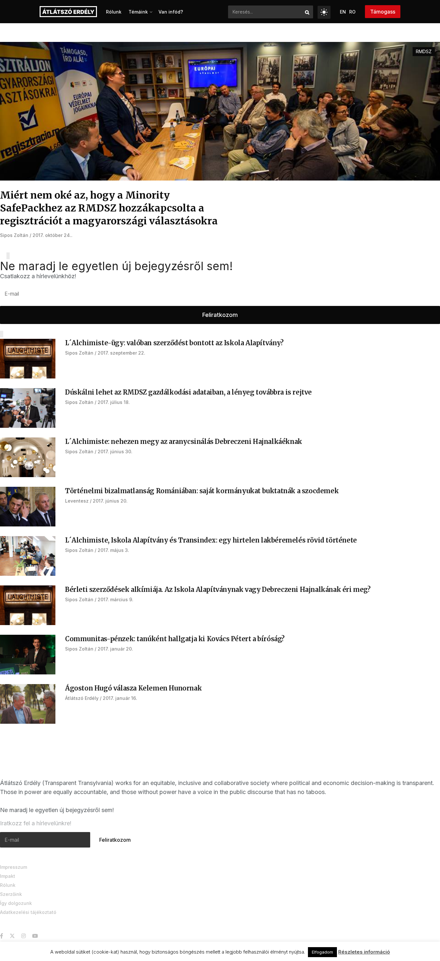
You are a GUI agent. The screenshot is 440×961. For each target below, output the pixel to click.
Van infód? (170, 12)
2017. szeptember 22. (121, 353)
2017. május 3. (113, 550)
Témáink (138, 12)
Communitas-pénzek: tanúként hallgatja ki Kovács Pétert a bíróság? (175, 639)
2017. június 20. (110, 501)
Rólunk (113, 12)
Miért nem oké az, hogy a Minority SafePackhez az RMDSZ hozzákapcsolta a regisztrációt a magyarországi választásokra (109, 208)
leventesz (77, 501)
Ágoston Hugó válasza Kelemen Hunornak (133, 688)
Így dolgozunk (16, 903)
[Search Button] (307, 11)
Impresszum (13, 867)
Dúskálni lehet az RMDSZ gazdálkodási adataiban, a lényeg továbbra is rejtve (188, 392)
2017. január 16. (120, 698)
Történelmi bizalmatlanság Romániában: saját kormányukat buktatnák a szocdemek (202, 491)
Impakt (7, 876)
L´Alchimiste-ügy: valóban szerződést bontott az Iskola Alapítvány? (174, 343)
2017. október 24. (52, 235)
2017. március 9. (115, 599)
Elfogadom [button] (322, 952)
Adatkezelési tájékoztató (28, 912)
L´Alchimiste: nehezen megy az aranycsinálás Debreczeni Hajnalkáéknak (183, 441)
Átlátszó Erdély (82, 698)
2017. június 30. (115, 451)
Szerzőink (11, 894)
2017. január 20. (115, 649)
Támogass (382, 11)
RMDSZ (424, 51)
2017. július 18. (114, 402)
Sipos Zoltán (14, 235)
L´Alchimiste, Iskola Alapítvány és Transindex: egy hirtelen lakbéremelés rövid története (211, 540)
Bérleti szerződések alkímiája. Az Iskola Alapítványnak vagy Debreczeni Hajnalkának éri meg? (218, 589)
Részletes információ (364, 952)
